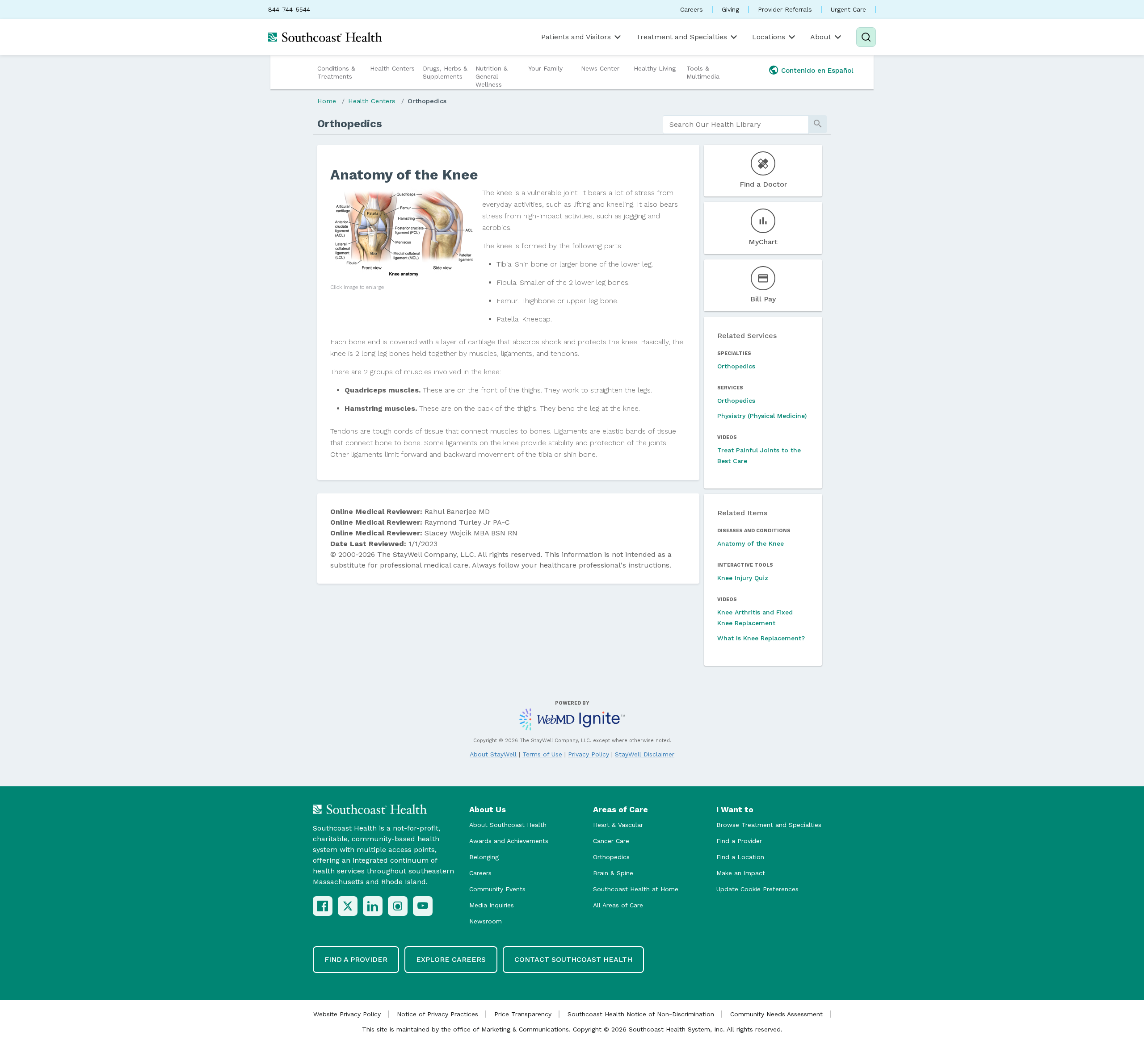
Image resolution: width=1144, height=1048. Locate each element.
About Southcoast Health (508, 824)
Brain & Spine (613, 873)
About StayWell (493, 754)
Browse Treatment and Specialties (768, 824)
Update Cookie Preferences (757, 889)
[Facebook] (322, 906)
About (820, 37)
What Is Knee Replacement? (761, 638)
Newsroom (485, 921)
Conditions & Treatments (336, 72)
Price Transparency (522, 1014)
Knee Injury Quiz (742, 577)
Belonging (484, 856)
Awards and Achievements (508, 840)
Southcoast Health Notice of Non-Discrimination (641, 1014)
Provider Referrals (785, 9)
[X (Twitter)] (348, 906)
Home (326, 100)
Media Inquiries (491, 905)
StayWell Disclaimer (644, 754)
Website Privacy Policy (347, 1014)
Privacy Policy (588, 754)
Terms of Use (542, 754)
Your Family (545, 68)
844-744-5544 (289, 9)
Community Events (497, 889)
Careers (691, 9)
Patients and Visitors (576, 37)
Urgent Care (848, 9)
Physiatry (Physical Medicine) (762, 415)
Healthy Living (655, 68)
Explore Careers (451, 959)
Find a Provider (739, 840)
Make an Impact (740, 873)
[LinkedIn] (373, 906)
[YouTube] (423, 906)
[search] (736, 124)
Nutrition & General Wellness (491, 76)
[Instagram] (398, 906)
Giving (730, 9)
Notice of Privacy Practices (437, 1014)
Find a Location (740, 856)
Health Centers (392, 68)
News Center (600, 68)
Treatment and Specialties (681, 37)
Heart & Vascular (618, 824)
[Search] (866, 37)
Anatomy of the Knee (750, 543)
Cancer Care (611, 840)
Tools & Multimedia (702, 72)
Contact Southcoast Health (573, 959)
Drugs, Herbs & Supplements (445, 72)
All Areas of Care (618, 905)
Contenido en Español (817, 71)
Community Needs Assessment (776, 1014)
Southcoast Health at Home (635, 889)
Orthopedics (427, 100)
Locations (768, 37)
